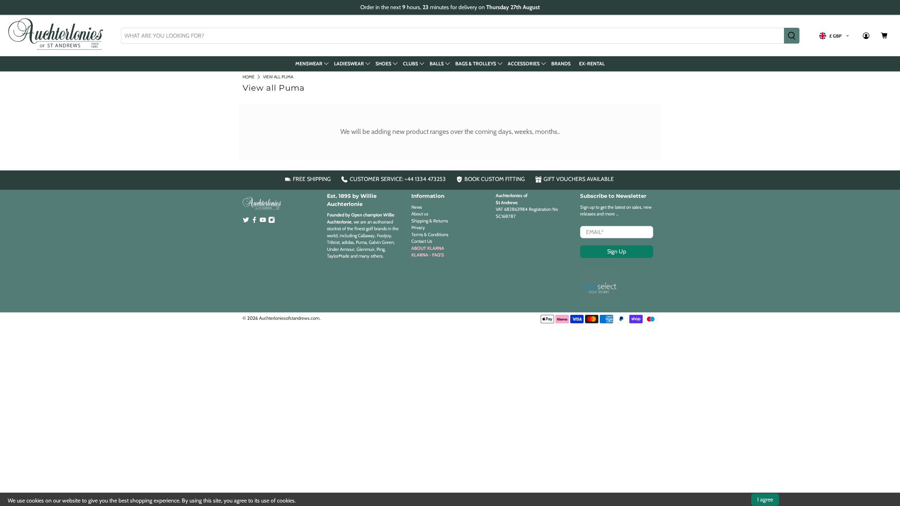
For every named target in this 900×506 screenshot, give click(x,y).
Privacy (418, 227)
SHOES (383, 63)
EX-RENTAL (592, 63)
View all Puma (278, 76)
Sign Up (616, 251)
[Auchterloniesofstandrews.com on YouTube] (262, 221)
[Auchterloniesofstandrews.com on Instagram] (271, 221)
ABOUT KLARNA (427, 248)
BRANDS (561, 63)
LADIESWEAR (349, 63)
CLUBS (410, 63)
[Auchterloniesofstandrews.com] (57, 35)
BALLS (437, 63)
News (416, 207)
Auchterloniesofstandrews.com (289, 318)
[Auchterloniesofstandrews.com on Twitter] (246, 221)
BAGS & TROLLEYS (475, 63)
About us (419, 213)
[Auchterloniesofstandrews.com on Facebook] (254, 221)
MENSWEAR (308, 63)
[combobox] (452, 36)
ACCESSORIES (524, 63)
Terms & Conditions (429, 234)
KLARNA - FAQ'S (427, 255)
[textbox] (833, 36)
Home (249, 76)
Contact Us (421, 241)
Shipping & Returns (429, 220)
